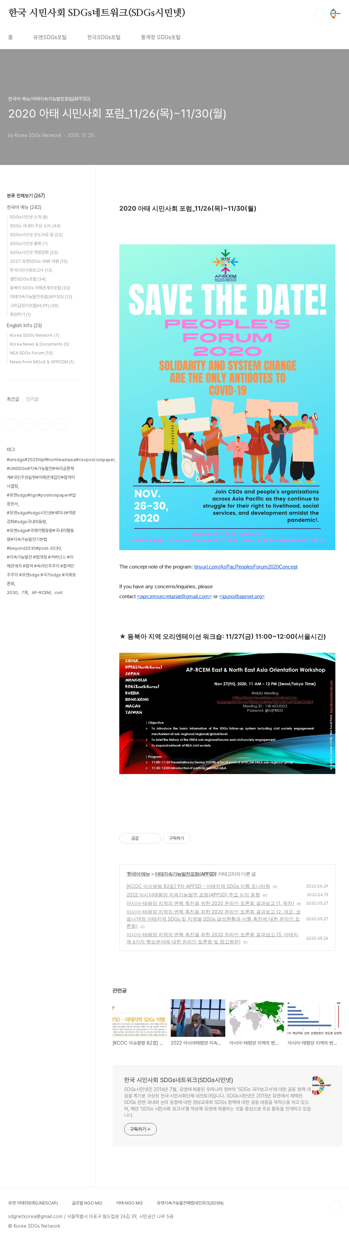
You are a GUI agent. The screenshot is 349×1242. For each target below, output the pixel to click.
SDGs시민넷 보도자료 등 (36, 234)
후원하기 (20, 314)
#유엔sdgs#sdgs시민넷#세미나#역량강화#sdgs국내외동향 (41, 517)
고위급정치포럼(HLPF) (34, 305)
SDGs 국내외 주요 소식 (35, 225)
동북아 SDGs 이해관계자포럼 (40, 287)
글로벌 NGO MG (87, 1203)
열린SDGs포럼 (28, 279)
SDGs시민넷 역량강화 (34, 252)
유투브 (60, 424)
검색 (320, 14)
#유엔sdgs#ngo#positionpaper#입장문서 (41, 499)
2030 (12, 592)
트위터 (44, 424)
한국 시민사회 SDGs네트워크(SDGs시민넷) (96, 13)
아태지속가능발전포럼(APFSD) (185, 874)
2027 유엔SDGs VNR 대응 (38, 261)
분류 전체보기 (26, 195)
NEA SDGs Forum (31, 352)
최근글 (13, 399)
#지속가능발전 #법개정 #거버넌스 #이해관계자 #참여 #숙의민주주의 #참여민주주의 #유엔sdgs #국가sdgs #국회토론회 (41, 570)
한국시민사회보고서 (31, 270)
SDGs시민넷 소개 (29, 216)
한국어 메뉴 (138, 874)
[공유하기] (145, 838)
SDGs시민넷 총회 (29, 243)
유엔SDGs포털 (50, 37)
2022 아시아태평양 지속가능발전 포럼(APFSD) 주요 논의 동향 (193, 894)
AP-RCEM (41, 592)
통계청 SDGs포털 (161, 37)
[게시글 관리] (153, 838)
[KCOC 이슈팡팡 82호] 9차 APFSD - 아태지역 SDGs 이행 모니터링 (198, 886)
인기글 (32, 399)
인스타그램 (28, 424)
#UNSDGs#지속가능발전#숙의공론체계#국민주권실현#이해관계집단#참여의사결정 (41, 477)
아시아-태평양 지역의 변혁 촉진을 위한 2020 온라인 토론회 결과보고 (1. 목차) (210, 903)
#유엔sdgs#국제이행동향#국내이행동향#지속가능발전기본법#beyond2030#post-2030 (40, 539)
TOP (335, 1205)
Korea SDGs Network (34, 335)
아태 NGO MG (129, 1203)
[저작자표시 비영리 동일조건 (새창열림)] (200, 838)
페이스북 (13, 424)
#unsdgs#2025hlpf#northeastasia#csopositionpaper (61, 459)
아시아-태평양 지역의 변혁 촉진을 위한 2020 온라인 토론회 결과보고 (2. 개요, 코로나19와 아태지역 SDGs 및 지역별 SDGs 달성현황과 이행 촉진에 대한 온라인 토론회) (213, 919)
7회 (24, 592)
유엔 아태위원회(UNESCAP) (33, 1203)
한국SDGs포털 (104, 37)
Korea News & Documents (39, 344)
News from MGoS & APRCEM (42, 361)
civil (58, 592)
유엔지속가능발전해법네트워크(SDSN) (190, 1203)
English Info (24, 325)
